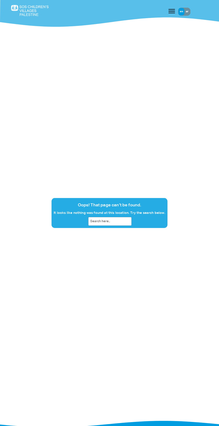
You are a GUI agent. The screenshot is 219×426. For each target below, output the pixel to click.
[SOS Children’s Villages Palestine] (37, 10)
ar (187, 11)
